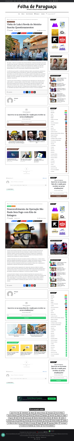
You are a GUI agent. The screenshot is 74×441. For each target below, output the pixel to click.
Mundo (21, 420)
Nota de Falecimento (29, 13)
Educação (52, 143)
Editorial (52, 148)
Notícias (22, 13)
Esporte (52, 128)
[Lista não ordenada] (19, 185)
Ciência (52, 164)
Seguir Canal (52, 398)
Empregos (53, 150)
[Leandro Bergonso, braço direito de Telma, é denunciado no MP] (53, 80)
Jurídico (52, 159)
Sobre (15, 1)
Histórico (52, 152)
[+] (26, 185)
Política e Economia (14, 19)
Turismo (52, 147)
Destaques (37, 13)
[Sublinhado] (14, 185)
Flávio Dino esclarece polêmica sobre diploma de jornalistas (26, 159)
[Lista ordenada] (17, 185)
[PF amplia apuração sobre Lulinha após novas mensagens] (13, 154)
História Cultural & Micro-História (57, 133)
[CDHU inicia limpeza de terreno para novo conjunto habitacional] (53, 100)
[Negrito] (11, 185)
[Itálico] (12, 185)
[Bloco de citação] (20, 185)
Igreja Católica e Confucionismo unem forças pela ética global (61, 94)
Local (52, 114)
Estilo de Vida (19, 418)
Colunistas (42, 13)
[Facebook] (24, 92)
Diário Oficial (53, 129)
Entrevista (53, 162)
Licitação (52, 171)
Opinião (52, 121)
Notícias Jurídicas (54, 157)
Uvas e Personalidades (55, 169)
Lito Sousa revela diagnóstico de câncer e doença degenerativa (61, 84)
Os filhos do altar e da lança (56, 138)
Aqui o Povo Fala (15, 412)
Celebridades (53, 145)
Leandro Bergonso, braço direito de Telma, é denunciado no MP (61, 79)
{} (24, 185)
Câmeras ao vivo (30, 1)
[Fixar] (15, 185)
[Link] (23, 185)
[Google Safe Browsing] (51, 432)
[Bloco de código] (22, 185)
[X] (27, 92)
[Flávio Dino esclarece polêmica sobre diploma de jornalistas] (26, 154)
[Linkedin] (29, 92)
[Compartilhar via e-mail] (35, 92)
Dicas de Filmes (54, 136)
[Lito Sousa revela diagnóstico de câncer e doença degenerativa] (53, 85)
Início (19, 13)
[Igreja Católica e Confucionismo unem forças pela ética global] (53, 95)
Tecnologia (53, 124)
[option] (58, 64)
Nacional (52, 112)
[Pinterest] (32, 92)
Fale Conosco (19, 1)
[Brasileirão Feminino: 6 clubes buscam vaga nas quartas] (53, 90)
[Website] (14, 100)
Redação (10, 30)
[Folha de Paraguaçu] (37, 7)
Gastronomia (53, 166)
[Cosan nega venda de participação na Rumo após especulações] (40, 154)
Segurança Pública (54, 154)
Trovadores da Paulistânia (56, 140)
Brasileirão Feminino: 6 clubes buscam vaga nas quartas (61, 89)
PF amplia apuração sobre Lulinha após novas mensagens (12, 159)
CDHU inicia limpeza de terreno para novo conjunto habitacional (61, 100)
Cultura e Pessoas (54, 131)
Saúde (52, 126)
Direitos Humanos (54, 155)
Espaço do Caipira (54, 135)
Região (52, 117)
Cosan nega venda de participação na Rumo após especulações (39, 160)
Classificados (24, 1)
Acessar (45, 178)
